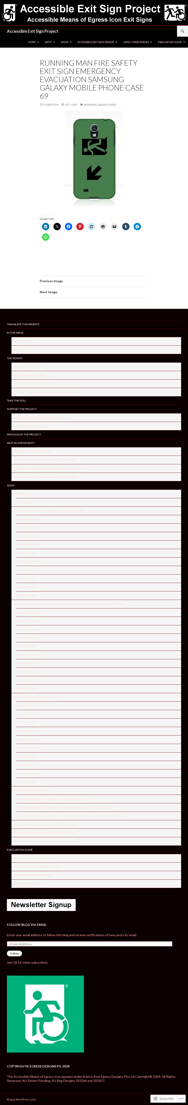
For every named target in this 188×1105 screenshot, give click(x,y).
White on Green (27, 519)
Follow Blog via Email (27, 925)
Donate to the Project (27, 426)
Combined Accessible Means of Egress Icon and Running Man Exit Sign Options (68, 604)
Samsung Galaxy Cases (99, 104)
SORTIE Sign (24, 502)
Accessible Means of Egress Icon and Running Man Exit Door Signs (64, 807)
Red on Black (25, 553)
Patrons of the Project (24, 434)
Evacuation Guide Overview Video (36, 866)
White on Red (25, 595)
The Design (14, 358)
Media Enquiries (22, 341)
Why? (48, 42)
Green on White (27, 561)
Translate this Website (23, 324)
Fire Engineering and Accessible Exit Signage (43, 460)
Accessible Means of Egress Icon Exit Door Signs (51, 799)
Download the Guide (26, 883)
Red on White (25, 578)
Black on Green (27, 527)
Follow (14, 953)
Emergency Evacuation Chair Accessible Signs (44, 841)
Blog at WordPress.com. (22, 1099)
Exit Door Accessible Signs (30, 790)
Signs (64, 42)
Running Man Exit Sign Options (33, 697)
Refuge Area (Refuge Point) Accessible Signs (43, 832)
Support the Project (22, 409)
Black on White (27, 570)
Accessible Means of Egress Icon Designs (40, 417)
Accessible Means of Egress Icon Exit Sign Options (47, 510)
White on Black (27, 544)
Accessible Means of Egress (31, 451)
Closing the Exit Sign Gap (29, 366)
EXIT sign (17, 493)
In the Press (15, 332)
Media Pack (19, 349)
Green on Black (27, 536)
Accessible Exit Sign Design (95, 42)
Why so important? (21, 443)
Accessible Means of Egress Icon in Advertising (45, 392)
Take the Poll (16, 400)
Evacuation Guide (170, 42)
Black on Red (25, 587)
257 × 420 (71, 104)
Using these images (136, 42)
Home (32, 42)
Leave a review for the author (33, 858)
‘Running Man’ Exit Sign (28, 375)
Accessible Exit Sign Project (32, 31)
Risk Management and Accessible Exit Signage (44, 477)
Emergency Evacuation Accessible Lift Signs (43, 824)
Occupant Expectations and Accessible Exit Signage (49, 468)
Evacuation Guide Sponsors (31, 875)
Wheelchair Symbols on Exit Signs (36, 383)
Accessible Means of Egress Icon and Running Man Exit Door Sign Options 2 (70, 816)
